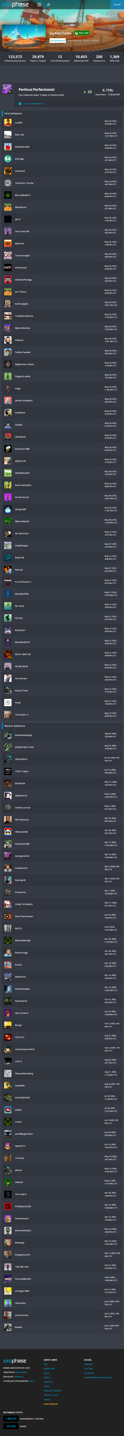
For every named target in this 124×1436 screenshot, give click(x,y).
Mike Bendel (21, 1372)
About (47, 1377)
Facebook (89, 1373)
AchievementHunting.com (98, 1377)
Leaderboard (74, 40)
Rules (47, 1373)
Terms (47, 1399)
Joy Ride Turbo (60, 33)
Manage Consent (53, 1390)
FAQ (45, 1364)
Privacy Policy (51, 1395)
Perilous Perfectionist (36, 89)
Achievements (57, 40)
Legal (47, 1386)
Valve (32, 1381)
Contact (48, 1382)
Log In (117, 4)
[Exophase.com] (17, 5)
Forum (95, 40)
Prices (86, 40)
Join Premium (51, 1404)
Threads (88, 1364)
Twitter (88, 1368)
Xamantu (19, 1376)
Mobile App (49, 1368)
